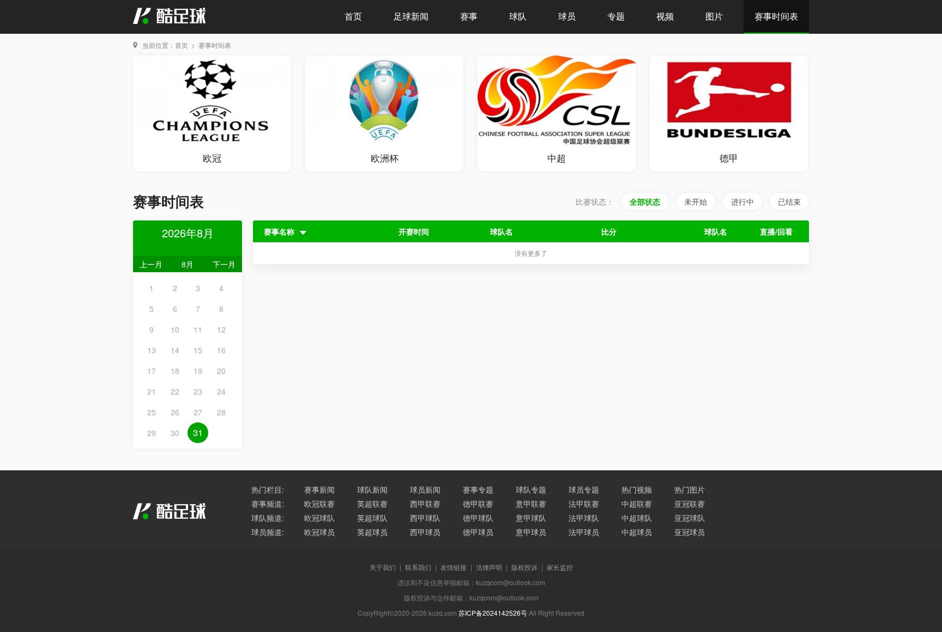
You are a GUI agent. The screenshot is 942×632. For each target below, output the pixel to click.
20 (221, 370)
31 (198, 432)
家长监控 (560, 567)
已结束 (789, 201)
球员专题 (584, 489)
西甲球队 (425, 517)
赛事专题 (478, 489)
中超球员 (636, 531)
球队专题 (531, 489)
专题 (616, 16)
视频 (665, 16)
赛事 (469, 16)
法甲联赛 (584, 503)
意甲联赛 (531, 503)
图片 (714, 16)
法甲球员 (584, 531)
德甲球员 (478, 531)
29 (151, 432)
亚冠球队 (689, 517)
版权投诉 (524, 567)
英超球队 (372, 517)
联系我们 (418, 567)
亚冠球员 (689, 531)
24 (221, 391)
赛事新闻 (319, 489)
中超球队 (636, 517)
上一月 (151, 264)
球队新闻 (372, 489)
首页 (353, 16)
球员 (567, 16)
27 (198, 412)
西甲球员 (425, 531)
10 (175, 329)
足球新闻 (411, 16)
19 (198, 370)
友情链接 (453, 567)
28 (221, 412)
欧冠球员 (319, 531)
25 (151, 412)
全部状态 (645, 201)
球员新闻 (425, 489)
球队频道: (267, 517)
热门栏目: (267, 489)
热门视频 (636, 489)
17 (151, 370)
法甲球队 (584, 517)
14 (175, 350)
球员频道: (267, 531)
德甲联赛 (478, 503)
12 (221, 329)
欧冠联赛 (319, 503)
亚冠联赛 (689, 503)
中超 (556, 157)
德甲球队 (478, 517)
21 (151, 391)
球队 (518, 16)
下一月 (224, 264)
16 (221, 350)
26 (175, 412)
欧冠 (212, 157)
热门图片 (689, 489)
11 (198, 329)
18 (175, 370)
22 (175, 391)
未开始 (695, 201)
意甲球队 (531, 517)
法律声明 (489, 567)
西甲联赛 (425, 503)
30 (175, 432)
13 (151, 350)
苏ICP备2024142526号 (492, 612)
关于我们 (383, 567)
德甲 (729, 157)
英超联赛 (372, 503)
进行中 (742, 201)
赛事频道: (267, 503)
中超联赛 (636, 503)
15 (198, 350)
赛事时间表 (776, 16)
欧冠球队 (319, 517)
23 (198, 391)
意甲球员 (531, 531)
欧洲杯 (384, 157)
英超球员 (372, 531)
